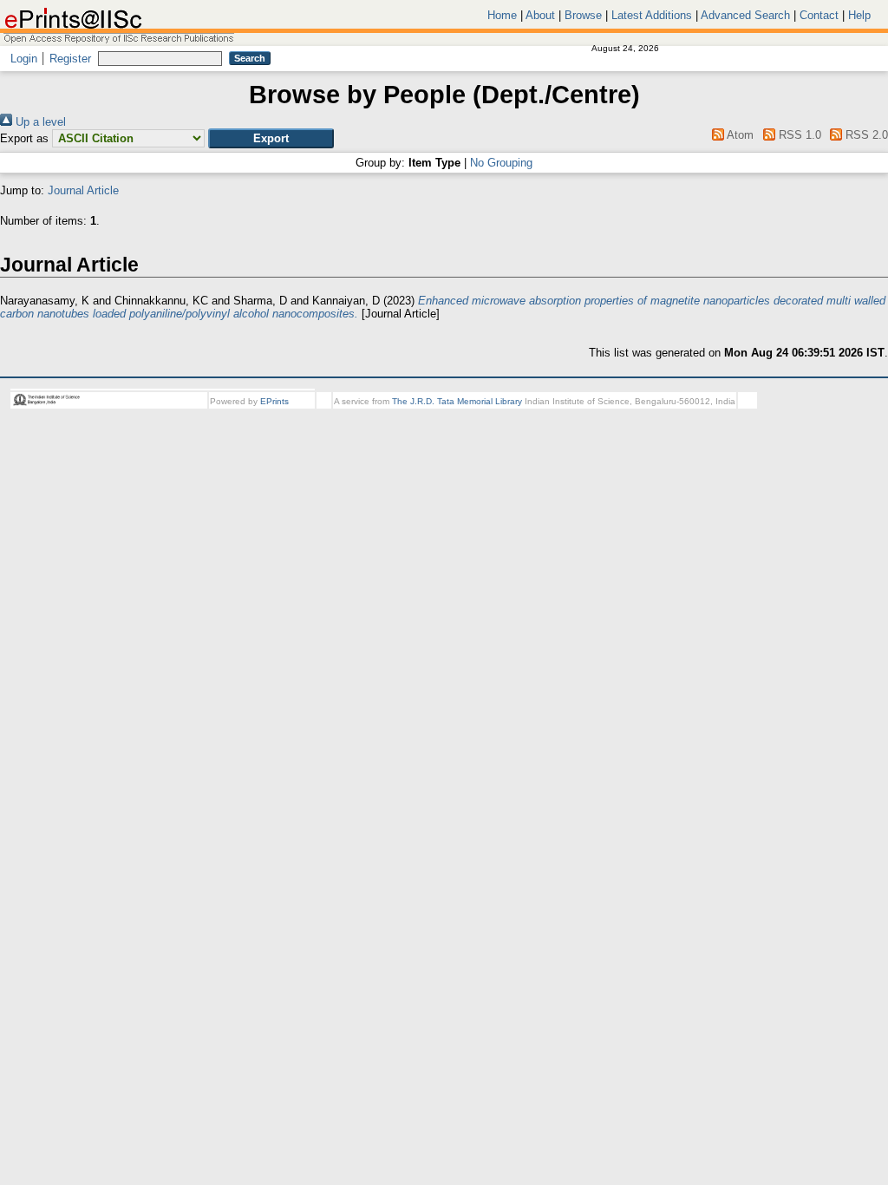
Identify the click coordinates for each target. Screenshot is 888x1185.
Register (70, 58)
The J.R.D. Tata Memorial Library (457, 401)
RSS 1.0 (797, 134)
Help (859, 15)
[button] (271, 138)
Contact (819, 15)
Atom (739, 134)
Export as (24, 138)
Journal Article (83, 190)
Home (502, 15)
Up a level (39, 121)
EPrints (274, 401)
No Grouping (501, 162)
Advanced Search (745, 15)
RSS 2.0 (865, 134)
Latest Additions (651, 15)
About (540, 15)
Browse (583, 15)
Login (23, 58)
